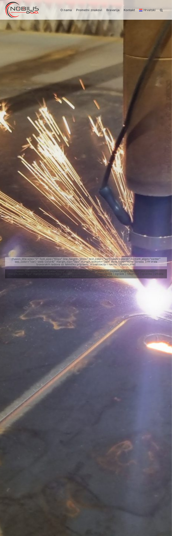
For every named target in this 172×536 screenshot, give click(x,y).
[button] (161, 10)
